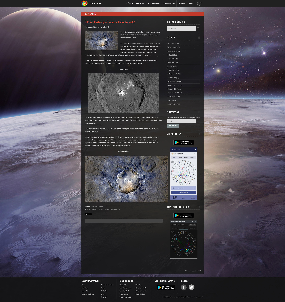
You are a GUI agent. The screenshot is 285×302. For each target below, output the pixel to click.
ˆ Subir (199, 271)
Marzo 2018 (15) (173, 70)
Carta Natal (123, 285)
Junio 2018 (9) (173, 59)
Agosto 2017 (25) (174, 96)
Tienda (190, 3)
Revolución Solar (141, 288)
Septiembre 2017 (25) (175, 93)
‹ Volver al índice (189, 271)
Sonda (107, 209)
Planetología (115, 209)
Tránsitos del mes (125, 288)
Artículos (129, 3)
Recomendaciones (153, 3)
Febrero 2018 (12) (174, 74)
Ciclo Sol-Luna (140, 294)
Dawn (100, 209)
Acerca (103, 294)
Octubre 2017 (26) (174, 89)
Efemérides (140, 3)
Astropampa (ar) (97, 206)
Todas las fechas (173, 43)
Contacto (104, 291)
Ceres (94, 209)
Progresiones (124, 294)
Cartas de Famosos (107, 285)
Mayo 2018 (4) (173, 62)
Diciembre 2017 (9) (174, 81)
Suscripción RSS (174, 104)
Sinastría (138, 285)
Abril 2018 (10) (173, 66)
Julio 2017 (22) (173, 100)
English (199, 5)
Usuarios (181, 3)
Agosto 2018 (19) (174, 51)
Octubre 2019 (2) (174, 47)
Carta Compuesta (125, 297)
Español (199, 2)
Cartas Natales (169, 3)
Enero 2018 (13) (173, 78)
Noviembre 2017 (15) (175, 85)
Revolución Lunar (141, 291)
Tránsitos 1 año (125, 291)
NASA (145, 55)
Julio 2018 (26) (173, 55)
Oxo (88, 209)
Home (84, 285)
